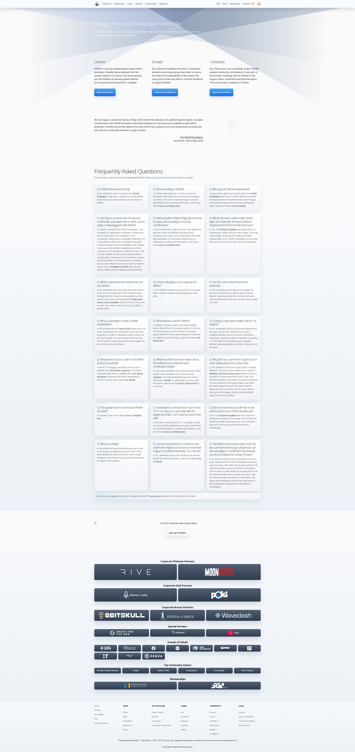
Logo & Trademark (246, 716)
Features (106, 3)
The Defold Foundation (191, 137)
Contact (97, 710)
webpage (157, 377)
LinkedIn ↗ (214, 721)
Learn (130, 3)
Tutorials (184, 725)
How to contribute (221, 92)
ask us (155, 177)
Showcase (119, 3)
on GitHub (130, 379)
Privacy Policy (244, 725)
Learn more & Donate (165, 92)
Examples (185, 716)
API (218, 3)
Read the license (105, 92)
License (242, 712)
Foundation (99, 714)
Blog (125, 716)
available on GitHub (119, 266)
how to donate (239, 206)
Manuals (184, 721)
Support (164, 3)
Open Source (157, 712)
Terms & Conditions (247, 721)
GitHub (167, 380)
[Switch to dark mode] (259, 4)
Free (225, 3)
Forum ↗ (213, 716)
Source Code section (187, 383)
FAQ (96, 719)
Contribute (156, 721)
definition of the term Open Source (225, 373)
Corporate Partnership (161, 725)
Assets (139, 3)
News (125, 712)
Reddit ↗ (213, 729)
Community (151, 3)
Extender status (101, 723)
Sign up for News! (177, 533)
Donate (248, 3)
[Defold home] (97, 4)
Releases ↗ (128, 725)
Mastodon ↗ (215, 725)
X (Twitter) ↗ (215, 734)
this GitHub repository (120, 370)
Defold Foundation (228, 229)
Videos (184, 729)
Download (235, 3)
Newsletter (127, 721)
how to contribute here (169, 206)
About (96, 706)
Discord (213, 712)
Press (125, 729)
